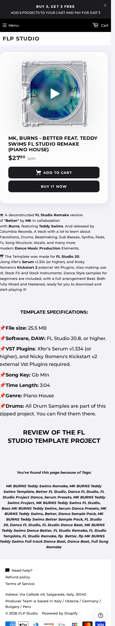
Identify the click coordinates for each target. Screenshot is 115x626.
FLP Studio (21, 38)
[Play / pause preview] (54, 93)
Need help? (22, 570)
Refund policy (17, 577)
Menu (14, 25)
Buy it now (54, 186)
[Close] (105, 5)
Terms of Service (19, 584)
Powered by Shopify (60, 613)
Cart (104, 25)
